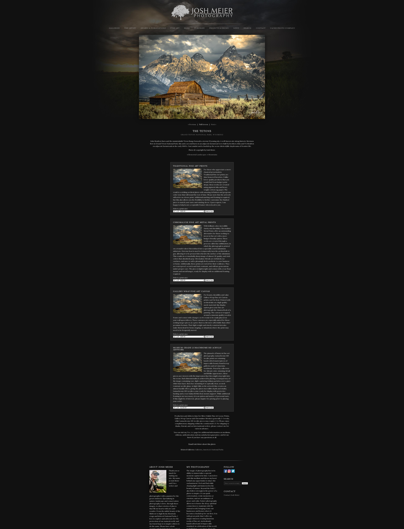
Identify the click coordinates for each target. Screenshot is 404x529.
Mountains (213, 155)
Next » (213, 124)
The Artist (130, 28)
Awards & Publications (153, 28)
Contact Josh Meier (231, 495)
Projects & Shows (219, 28)
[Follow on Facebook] (225, 471)
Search (247, 28)
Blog (187, 28)
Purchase (199, 28)
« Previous (192, 124)
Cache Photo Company (282, 28)
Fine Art (175, 28)
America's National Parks (213, 450)
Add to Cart (209, 211)
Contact (261, 28)
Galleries (114, 28)
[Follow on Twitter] (233, 471)
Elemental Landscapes (197, 155)
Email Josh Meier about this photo (202, 444)
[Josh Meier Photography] (202, 22)
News (236, 28)
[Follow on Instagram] (229, 471)
